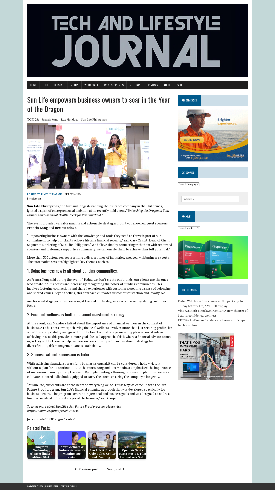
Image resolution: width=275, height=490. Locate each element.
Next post (114, 469)
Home (33, 85)
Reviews (153, 85)
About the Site (173, 85)
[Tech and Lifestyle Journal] (137, 40)
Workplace (91, 85)
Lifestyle (59, 85)
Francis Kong (50, 119)
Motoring (135, 85)
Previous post (89, 469)
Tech (45, 85)
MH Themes (71, 486)
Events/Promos (114, 85)
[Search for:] (210, 198)
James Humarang (51, 194)
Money (75, 85)
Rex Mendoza (69, 119)
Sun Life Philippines (94, 119)
